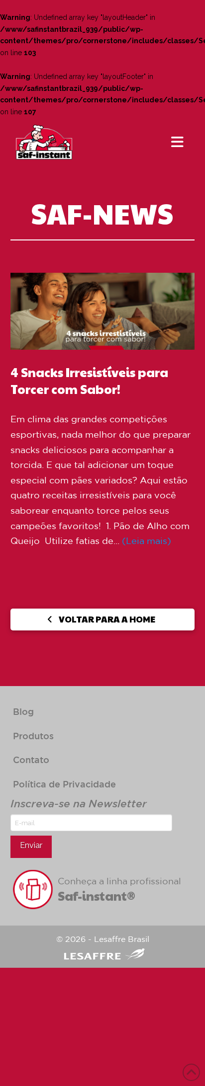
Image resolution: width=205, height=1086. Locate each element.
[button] (178, 142)
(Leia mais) (146, 540)
